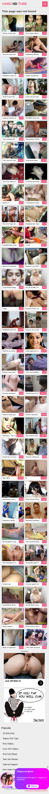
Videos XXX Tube (10, 738)
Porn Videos (8, 744)
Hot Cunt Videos (10, 754)
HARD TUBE (14, 4)
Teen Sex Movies (10, 759)
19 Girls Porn (8, 733)
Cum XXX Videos (10, 749)
